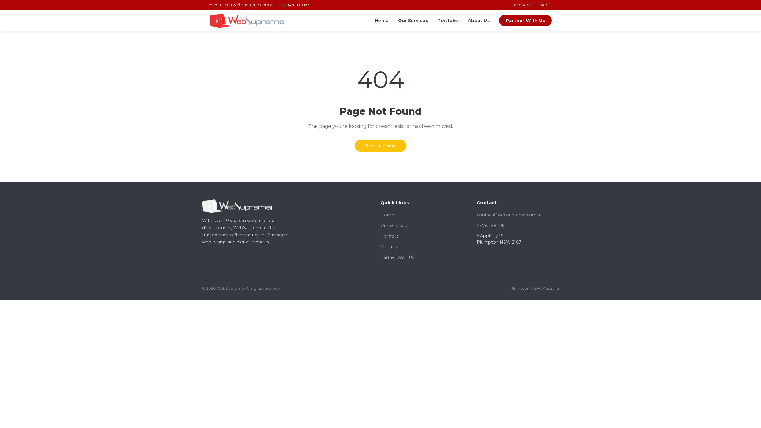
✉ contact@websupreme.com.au (242, 4)
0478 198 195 (490, 225)
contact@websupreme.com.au (510, 215)
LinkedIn (543, 4)
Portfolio (448, 20)
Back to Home (380, 145)
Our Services (413, 20)
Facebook (522, 4)
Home (382, 20)
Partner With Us (525, 20)
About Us (479, 20)
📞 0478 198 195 (295, 4)
